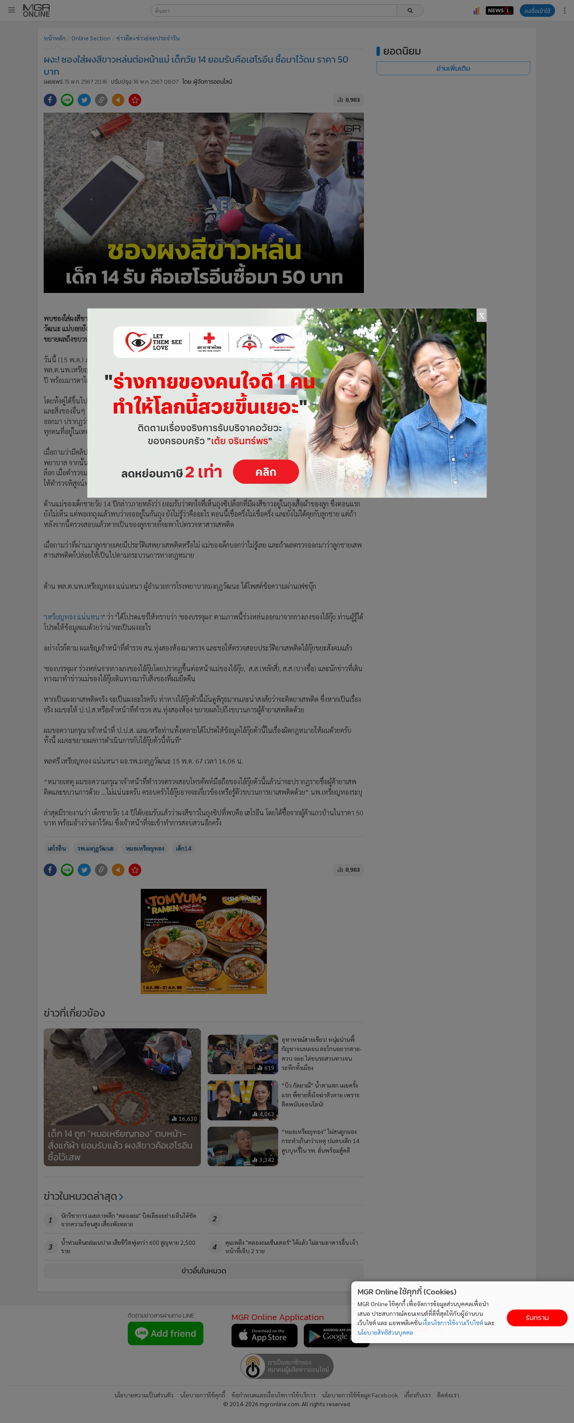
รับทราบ (537, 1317)
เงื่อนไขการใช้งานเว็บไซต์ (453, 1322)
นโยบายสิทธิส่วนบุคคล (385, 1332)
